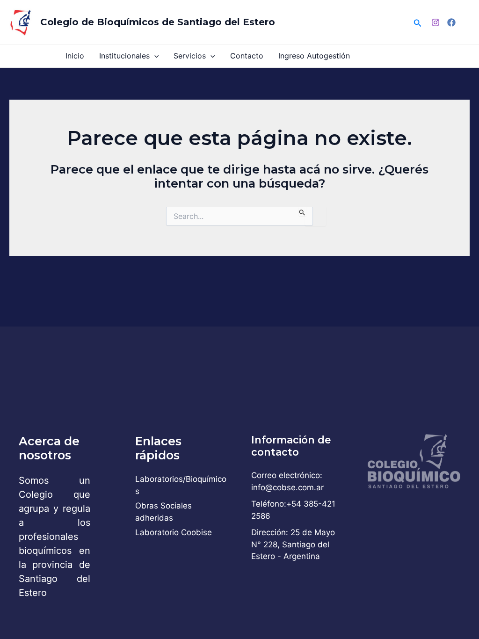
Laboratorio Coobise (173, 532)
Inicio (74, 55)
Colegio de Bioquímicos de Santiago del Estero (157, 22)
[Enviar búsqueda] (302, 211)
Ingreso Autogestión (314, 55)
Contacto (246, 55)
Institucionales (124, 55)
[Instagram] (435, 22)
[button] (418, 22)
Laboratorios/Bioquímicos (180, 485)
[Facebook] (451, 22)
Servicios (190, 55)
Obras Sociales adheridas (163, 512)
